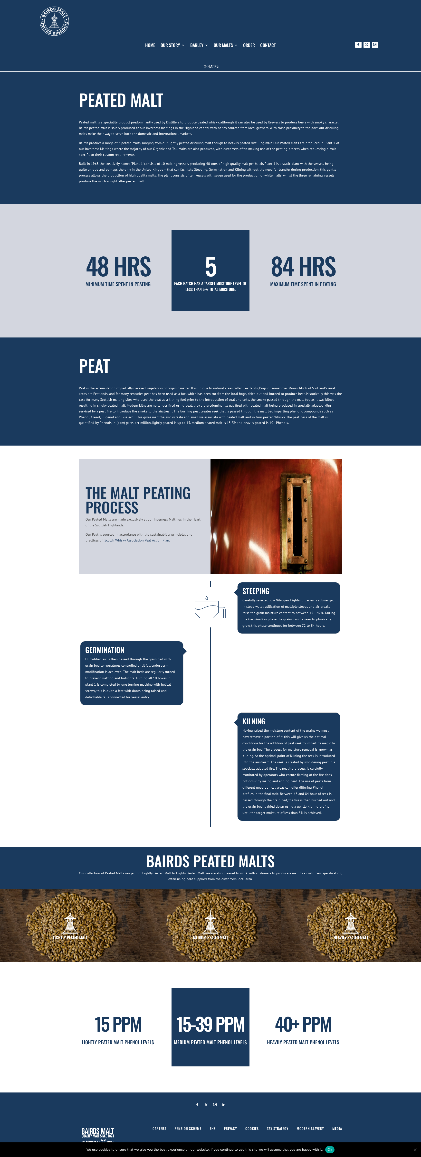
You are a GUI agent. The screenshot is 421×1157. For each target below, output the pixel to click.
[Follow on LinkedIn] (223, 1104)
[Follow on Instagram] (375, 45)
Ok (330, 1149)
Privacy (230, 1128)
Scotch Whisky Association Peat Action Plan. (137, 540)
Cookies (252, 1128)
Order (249, 45)
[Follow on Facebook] (358, 45)
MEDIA (337, 1128)
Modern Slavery (310, 1128)
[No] (414, 1149)
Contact (268, 45)
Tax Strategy (277, 1128)
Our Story (170, 45)
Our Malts (223, 45)
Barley (196, 45)
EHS (213, 1128)
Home (150, 45)
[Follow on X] (367, 45)
